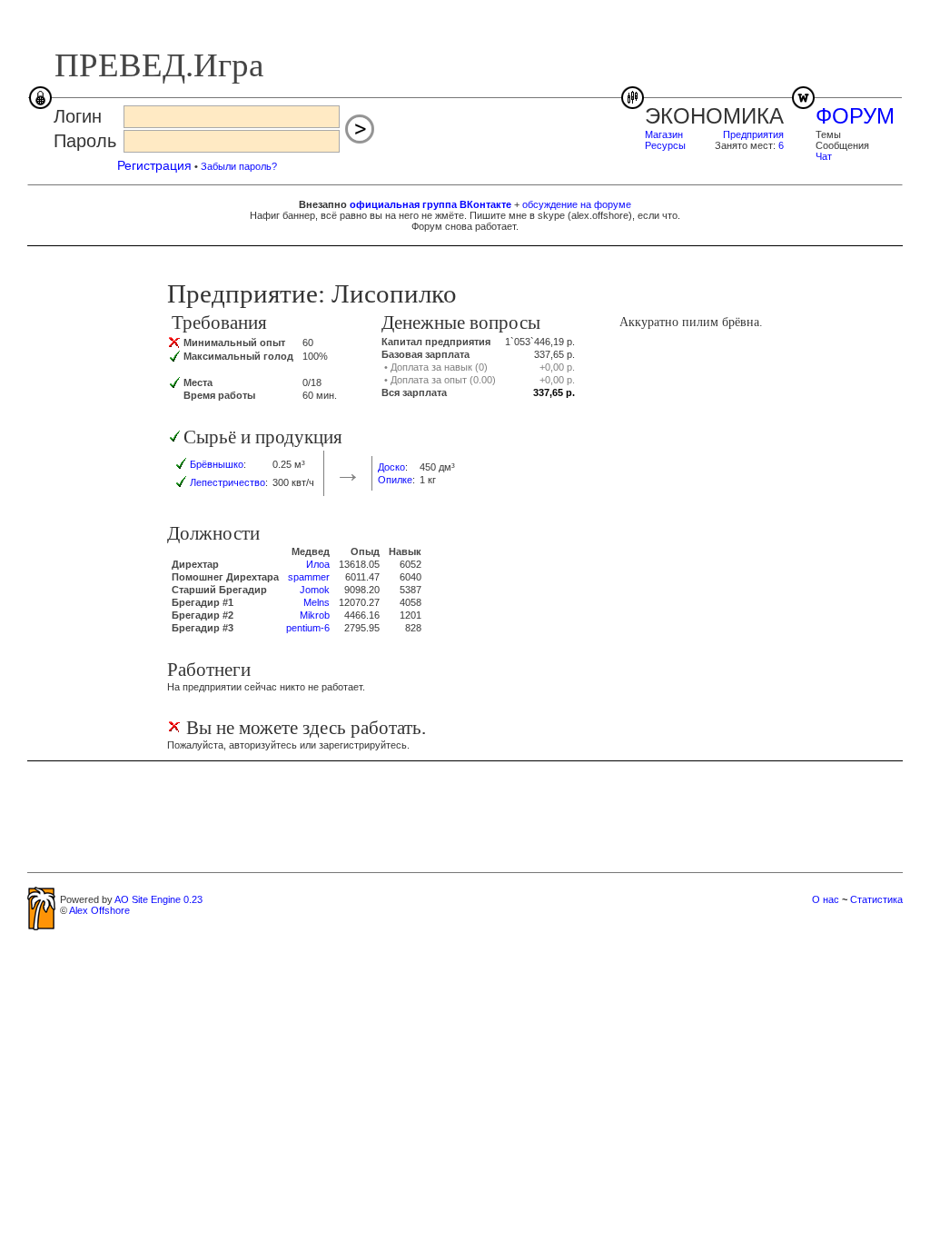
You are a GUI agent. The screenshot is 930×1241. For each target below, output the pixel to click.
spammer (309, 576)
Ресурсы (665, 145)
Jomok (315, 589)
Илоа (318, 564)
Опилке (395, 479)
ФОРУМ (855, 116)
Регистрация (154, 165)
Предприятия (753, 134)
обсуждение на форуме (576, 204)
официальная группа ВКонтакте (430, 204)
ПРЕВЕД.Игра (158, 65)
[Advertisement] (465, 816)
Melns (316, 602)
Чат (824, 156)
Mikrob (315, 615)
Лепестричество (227, 482)
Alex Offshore (99, 910)
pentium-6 (308, 627)
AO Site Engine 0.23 (158, 899)
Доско (391, 467)
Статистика (876, 899)
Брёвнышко (216, 464)
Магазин (664, 134)
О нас (825, 899)
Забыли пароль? (239, 166)
